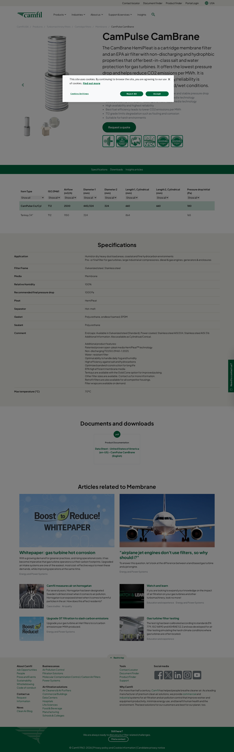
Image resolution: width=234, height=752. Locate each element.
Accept (157, 93)
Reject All (132, 93)
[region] (118, 88)
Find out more (91, 83)
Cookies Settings (79, 93)
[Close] (169, 79)
